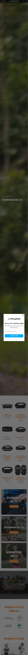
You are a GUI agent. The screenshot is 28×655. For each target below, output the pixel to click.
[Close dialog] (23, 315)
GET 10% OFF (14, 336)
